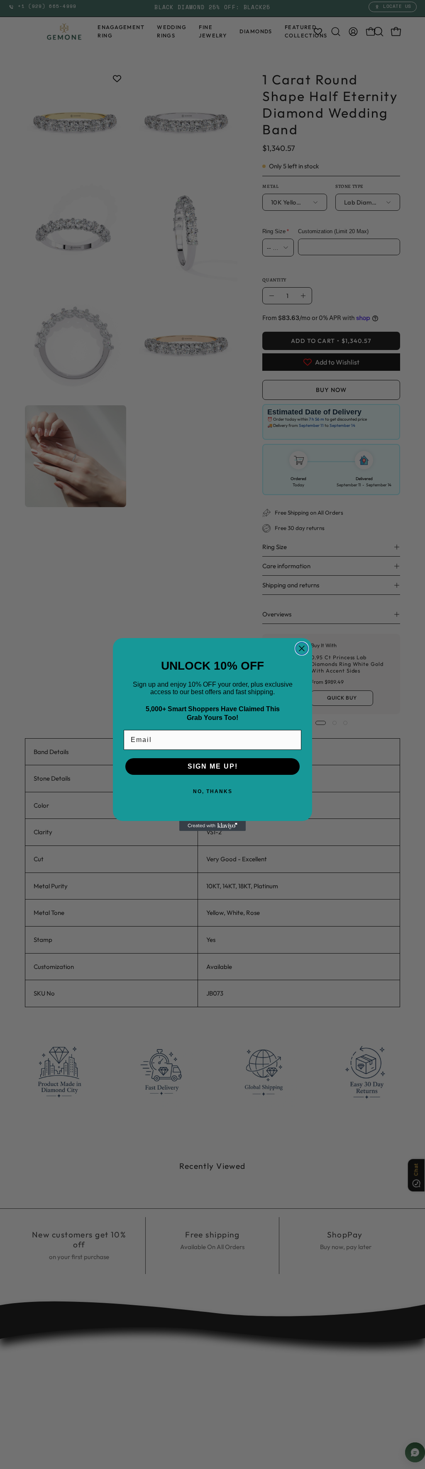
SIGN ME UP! (213, 766)
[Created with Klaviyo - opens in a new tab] (212, 826)
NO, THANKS (212, 791)
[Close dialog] (302, 648)
